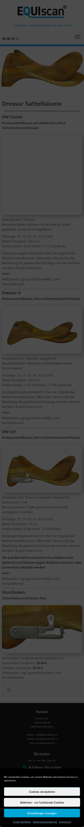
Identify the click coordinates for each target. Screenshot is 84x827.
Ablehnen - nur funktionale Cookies (42, 802)
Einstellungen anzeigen (42, 813)
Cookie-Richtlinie (22, 821)
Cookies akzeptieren (42, 792)
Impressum (65, 821)
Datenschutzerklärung (45, 821)
